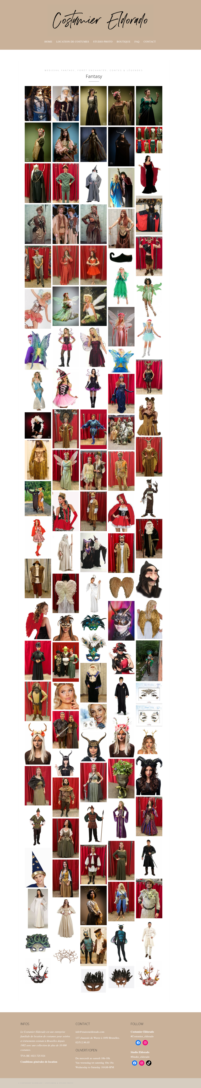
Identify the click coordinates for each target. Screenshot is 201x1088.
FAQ (136, 41)
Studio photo (103, 41)
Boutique (123, 41)
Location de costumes (72, 41)
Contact (150, 41)
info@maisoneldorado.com (89, 1031)
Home (48, 41)
